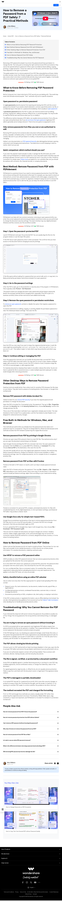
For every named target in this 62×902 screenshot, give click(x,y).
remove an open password (13, 304)
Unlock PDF (11, 36)
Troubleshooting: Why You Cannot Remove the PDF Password (25, 58)
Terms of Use (23, 892)
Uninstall (35, 894)
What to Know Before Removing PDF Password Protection (24, 44)
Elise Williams (11, 26)
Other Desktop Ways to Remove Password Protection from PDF (26, 50)
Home (4, 36)
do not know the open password (36, 120)
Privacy (16, 892)
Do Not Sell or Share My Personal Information (37, 892)
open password (52, 109)
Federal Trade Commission (50, 600)
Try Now (56, 5)
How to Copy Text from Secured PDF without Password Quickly (23, 831)
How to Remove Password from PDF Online (20, 55)
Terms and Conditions (9, 892)
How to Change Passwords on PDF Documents (18, 807)
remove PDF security (23, 400)
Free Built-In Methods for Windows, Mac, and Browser (23, 52)
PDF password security (29, 141)
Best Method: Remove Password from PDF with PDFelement (25, 47)
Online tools (24, 159)
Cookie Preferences (53, 892)
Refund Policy (28, 894)
